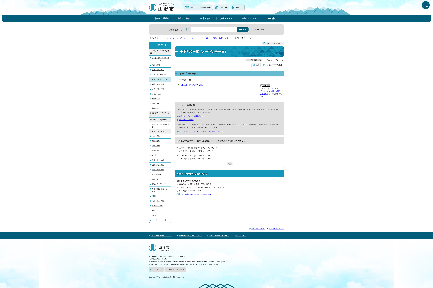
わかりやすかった (188, 151)
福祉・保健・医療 (158, 84)
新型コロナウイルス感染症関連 (200, 7)
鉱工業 (154, 155)
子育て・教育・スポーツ (221, 38)
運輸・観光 (156, 179)
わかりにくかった (206, 151)
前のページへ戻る (258, 229)
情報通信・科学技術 (159, 184)
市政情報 (271, 18)
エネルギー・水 (157, 174)
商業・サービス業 (158, 160)
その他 (154, 215)
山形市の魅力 (224, 7)
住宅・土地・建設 (158, 170)
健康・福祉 (205, 18)
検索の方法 (259, 29)
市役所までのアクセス (175, 269)
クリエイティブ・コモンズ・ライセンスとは (200, 131)
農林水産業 (156, 150)
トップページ (166, 38)
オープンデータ (179, 38)
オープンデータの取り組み (160, 125)
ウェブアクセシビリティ (219, 236)
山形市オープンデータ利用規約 (190, 116)
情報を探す (175, 30)
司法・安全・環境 (158, 201)
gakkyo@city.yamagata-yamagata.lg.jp (196, 194)
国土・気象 (156, 136)
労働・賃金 (156, 146)
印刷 (257, 65)
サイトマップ (240, 236)
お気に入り (239, 7)
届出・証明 (156, 65)
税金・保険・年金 (158, 70)
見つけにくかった (206, 159)
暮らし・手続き (162, 18)
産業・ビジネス (249, 18)
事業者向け (156, 99)
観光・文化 (156, 103)
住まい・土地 (156, 94)
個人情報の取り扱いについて (190, 236)
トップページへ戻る (276, 229)
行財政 (154, 196)
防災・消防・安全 (158, 89)
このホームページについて (161, 236)
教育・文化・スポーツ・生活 (160, 190)
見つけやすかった (188, 159)
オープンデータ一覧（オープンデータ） (160, 59)
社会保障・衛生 (157, 206)
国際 (153, 210)
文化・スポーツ (227, 18)
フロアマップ (157, 269)
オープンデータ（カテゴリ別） (199, 38)
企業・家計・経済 (158, 165)
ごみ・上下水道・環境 (160, 75)
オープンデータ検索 (186, 120)
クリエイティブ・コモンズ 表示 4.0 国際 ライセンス (270, 91)
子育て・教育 (184, 18)
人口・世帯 (156, 141)
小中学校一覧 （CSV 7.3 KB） (192, 85)
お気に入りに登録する (274, 43)
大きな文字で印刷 (274, 65)
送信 (230, 164)
